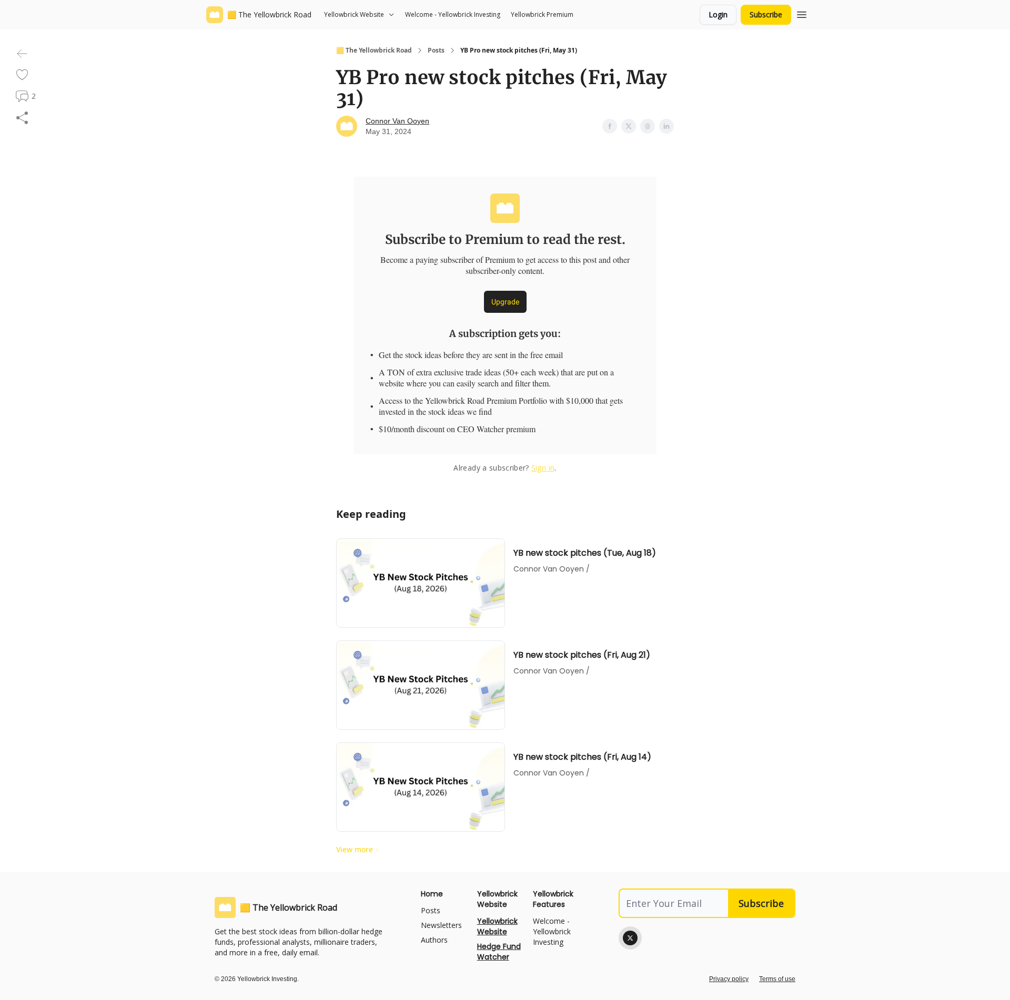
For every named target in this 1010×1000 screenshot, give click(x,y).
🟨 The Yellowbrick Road (374, 50)
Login (718, 14)
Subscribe (766, 14)
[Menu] (801, 13)
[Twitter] (630, 938)
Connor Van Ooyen (397, 121)
